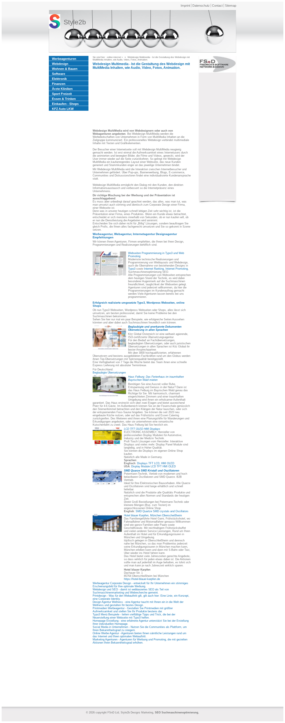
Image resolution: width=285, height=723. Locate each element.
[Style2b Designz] (54, 22)
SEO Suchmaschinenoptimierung (176, 712)
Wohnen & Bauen (64, 68)
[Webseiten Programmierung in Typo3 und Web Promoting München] (109, 263)
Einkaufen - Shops (65, 104)
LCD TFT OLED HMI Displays (142, 428)
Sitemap (230, 5)
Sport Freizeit (62, 94)
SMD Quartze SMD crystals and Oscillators (162, 511)
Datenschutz (201, 5)
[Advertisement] (142, 100)
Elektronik (59, 78)
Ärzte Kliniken (62, 89)
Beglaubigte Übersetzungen (109, 372)
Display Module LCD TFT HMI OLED (153, 466)
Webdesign (60, 63)
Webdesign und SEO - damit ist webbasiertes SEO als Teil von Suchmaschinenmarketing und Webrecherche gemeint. (131, 591)
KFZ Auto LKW (63, 109)
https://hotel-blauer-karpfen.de (142, 579)
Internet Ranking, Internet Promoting (166, 268)
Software (58, 73)
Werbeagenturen (64, 58)
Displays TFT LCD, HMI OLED (155, 463)
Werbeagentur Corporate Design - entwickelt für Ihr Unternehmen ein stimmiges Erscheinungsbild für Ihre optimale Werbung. (140, 585)
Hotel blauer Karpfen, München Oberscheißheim (153, 515)
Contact (217, 5)
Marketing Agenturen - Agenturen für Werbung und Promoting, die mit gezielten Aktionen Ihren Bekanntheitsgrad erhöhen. (140, 641)
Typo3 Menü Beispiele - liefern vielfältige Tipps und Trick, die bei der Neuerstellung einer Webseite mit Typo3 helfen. (134, 616)
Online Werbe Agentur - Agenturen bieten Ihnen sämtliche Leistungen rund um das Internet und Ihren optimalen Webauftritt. (139, 635)
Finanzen (58, 84)
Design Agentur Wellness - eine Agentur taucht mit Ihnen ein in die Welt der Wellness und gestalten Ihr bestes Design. (138, 603)
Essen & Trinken (64, 99)
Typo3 (131, 268)
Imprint (185, 5)
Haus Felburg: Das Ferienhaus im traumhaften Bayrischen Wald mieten (156, 378)
